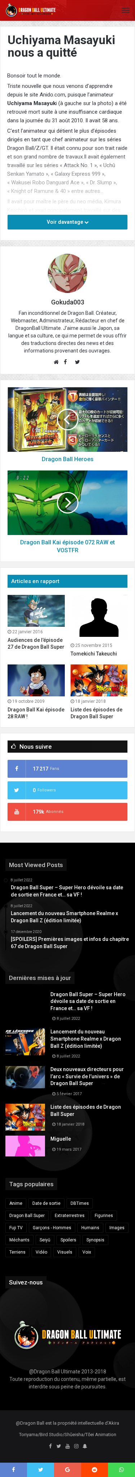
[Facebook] (50, 1446)
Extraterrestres (70, 1215)
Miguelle (60, 1139)
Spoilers (68, 1239)
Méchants (19, 1239)
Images (117, 1227)
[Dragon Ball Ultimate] (30, 10)
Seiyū (45, 1239)
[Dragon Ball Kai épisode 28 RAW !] (36, 680)
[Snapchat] (85, 1446)
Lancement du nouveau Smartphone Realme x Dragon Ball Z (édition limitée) (85, 1038)
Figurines (104, 1215)
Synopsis (95, 1239)
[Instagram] (76, 1446)
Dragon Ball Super (27, 1215)
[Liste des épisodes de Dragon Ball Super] (99, 680)
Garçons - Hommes (52, 1227)
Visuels (64, 1252)
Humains (90, 1227)
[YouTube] (67, 1446)
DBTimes (80, 1203)
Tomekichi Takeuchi (94, 654)
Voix (86, 1252)
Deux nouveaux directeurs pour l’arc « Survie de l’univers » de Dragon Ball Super (87, 1076)
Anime (15, 1203)
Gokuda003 (67, 302)
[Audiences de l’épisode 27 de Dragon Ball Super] (36, 611)
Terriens (17, 1252)
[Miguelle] (25, 1146)
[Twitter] (59, 1446)
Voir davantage (65, 222)
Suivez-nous (26, 1282)
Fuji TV (16, 1227)
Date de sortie (46, 1203)
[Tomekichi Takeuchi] (99, 617)
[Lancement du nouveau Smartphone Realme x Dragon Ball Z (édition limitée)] (25, 1041)
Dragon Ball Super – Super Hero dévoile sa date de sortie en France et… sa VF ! (88, 1001)
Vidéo (41, 1252)
